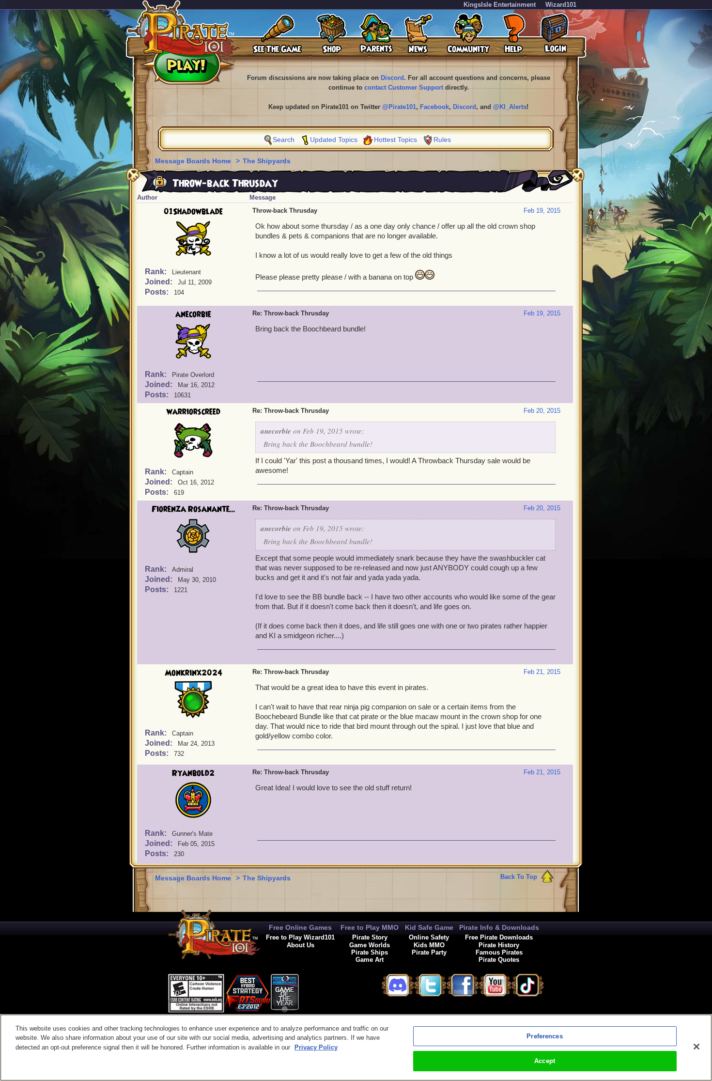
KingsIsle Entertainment (500, 4)
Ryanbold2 (193, 773)
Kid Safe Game (429, 927)
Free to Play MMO (370, 927)
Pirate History (499, 945)
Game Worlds (369, 945)
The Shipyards (267, 161)
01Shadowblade (193, 212)
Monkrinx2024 (193, 673)
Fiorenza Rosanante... (193, 509)
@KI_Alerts (509, 106)
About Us (300, 945)
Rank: (157, 271)
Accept (544, 1061)
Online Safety (429, 937)
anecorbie (193, 314)
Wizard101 (560, 4)
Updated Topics (333, 139)
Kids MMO (429, 945)
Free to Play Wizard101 (300, 937)
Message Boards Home (194, 161)
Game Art (370, 959)
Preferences (544, 1036)
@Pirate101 (399, 106)
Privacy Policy (316, 1047)
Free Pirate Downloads (499, 937)
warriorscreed (193, 412)
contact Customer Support (403, 87)
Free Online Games (300, 927)
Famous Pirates (499, 952)
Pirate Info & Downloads (499, 927)
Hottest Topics (395, 139)
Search (283, 139)
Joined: (159, 282)
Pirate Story (369, 937)
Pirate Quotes (499, 959)
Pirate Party (429, 952)
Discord (392, 77)
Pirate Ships (369, 952)
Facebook (434, 106)
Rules (442, 139)
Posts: (157, 292)
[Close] (696, 1046)
